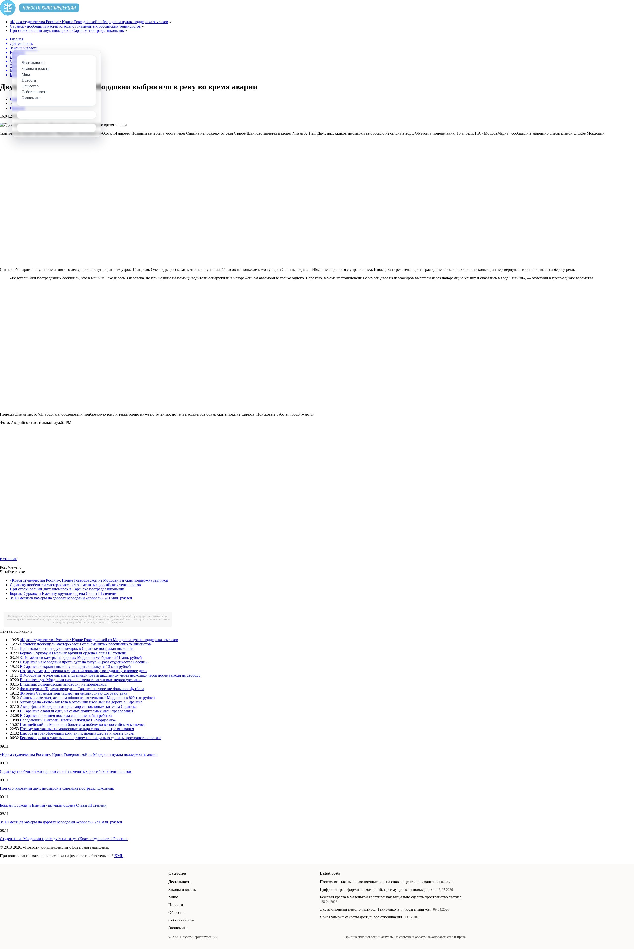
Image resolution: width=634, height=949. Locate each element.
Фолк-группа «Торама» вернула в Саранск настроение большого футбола (82, 689)
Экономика (177, 928)
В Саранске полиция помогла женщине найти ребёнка (66, 715)
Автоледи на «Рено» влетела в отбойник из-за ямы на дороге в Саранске (80, 702)
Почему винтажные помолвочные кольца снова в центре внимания (47, 616)
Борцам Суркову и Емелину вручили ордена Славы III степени (63, 593)
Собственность (181, 920)
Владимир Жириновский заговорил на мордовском (63, 684)
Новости (175, 905)
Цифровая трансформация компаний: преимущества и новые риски (128, 616)
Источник (8, 559)
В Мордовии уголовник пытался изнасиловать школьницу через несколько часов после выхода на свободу (110, 675)
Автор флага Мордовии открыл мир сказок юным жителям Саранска (78, 706)
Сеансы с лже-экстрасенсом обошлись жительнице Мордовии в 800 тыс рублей (87, 698)
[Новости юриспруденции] (39, 14)
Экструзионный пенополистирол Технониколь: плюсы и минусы (375, 909)
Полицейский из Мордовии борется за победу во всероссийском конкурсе (82, 724)
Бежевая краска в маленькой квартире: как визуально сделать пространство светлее (55, 619)
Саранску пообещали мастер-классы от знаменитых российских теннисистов (75, 26)
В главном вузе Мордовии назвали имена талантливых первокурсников (81, 680)
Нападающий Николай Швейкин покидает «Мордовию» (68, 720)
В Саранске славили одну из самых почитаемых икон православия (76, 711)
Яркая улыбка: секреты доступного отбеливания (94, 622)
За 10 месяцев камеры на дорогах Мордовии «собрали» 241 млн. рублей (71, 598)
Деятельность (179, 882)
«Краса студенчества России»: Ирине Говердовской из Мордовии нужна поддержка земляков (89, 22)
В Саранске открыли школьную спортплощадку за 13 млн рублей (75, 666)
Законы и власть (182, 889)
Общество (176, 912)
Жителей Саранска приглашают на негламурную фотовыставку (74, 693)
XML (118, 856)
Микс (173, 897)
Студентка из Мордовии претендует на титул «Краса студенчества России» (83, 662)
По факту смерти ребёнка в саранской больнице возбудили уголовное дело (83, 671)
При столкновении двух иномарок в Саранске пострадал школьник (67, 30)
